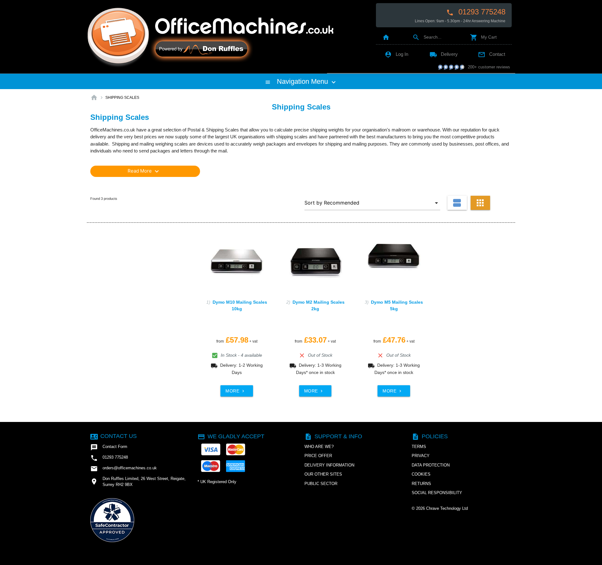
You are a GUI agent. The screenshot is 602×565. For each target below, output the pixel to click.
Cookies (421, 474)
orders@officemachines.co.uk (123, 468)
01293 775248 (475, 12)
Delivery (444, 54)
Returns (421, 483)
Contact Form (108, 447)
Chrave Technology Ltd (447, 508)
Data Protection (431, 465)
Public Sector (320, 483)
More (235, 390)
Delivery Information (329, 465)
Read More (144, 171)
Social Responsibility (437, 492)
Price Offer (318, 455)
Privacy (421, 455)
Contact (491, 54)
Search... (426, 37)
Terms (419, 446)
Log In (396, 54)
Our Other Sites (323, 474)
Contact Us (113, 436)
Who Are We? (319, 446)
